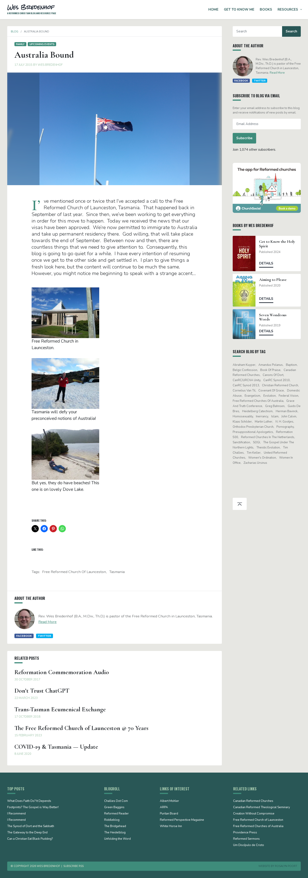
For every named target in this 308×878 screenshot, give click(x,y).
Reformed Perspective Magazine (182, 820)
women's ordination (262, 458)
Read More (47, 621)
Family (20, 44)
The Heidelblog (115, 833)
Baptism (291, 365)
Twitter (44, 636)
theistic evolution (268, 448)
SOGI (256, 442)
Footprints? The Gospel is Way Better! (33, 807)
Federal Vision (288, 396)
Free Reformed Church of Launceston (74, 571)
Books (266, 9)
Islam (274, 416)
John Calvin (288, 416)
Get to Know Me (239, 9)
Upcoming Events (42, 44)
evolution (269, 396)
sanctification (241, 442)
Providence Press (245, 833)
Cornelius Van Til (244, 391)
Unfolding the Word (117, 839)
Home (213, 9)
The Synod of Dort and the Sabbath (30, 826)
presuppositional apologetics (253, 432)
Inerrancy (262, 416)
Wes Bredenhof (50, 65)
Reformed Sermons (246, 839)
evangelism (252, 396)
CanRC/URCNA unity (246, 380)
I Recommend (16, 814)
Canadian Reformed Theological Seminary (261, 807)
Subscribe (244, 138)
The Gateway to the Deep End (27, 833)
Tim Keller (254, 453)
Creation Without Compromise (253, 814)
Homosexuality (243, 416)
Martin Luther (263, 422)
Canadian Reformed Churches (253, 801)
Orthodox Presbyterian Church (253, 427)
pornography (285, 427)
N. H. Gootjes (284, 422)
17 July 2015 (23, 65)
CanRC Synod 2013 (246, 385)
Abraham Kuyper (244, 365)
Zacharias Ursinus (255, 463)
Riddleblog (112, 820)
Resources (288, 9)
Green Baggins (114, 807)
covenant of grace (271, 391)
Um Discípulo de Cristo (248, 845)
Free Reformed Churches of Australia (258, 401)
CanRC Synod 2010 (276, 380)
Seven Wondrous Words (273, 317)
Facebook (24, 636)
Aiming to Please (273, 279)
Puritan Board (169, 814)
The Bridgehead (115, 826)
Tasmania (117, 571)
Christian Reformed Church (280, 385)
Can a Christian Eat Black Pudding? (30, 839)
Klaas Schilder (242, 422)
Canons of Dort (273, 375)
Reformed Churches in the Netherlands (267, 437)
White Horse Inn (171, 826)
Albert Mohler (169, 801)
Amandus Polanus (270, 365)
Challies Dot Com (116, 801)
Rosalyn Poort (286, 866)
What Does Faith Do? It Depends (29, 801)
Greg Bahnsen (275, 406)
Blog (14, 31)
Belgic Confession (245, 370)
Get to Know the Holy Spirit (277, 243)
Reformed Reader (116, 814)
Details (266, 263)
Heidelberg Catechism (257, 411)
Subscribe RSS (73, 866)
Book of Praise (270, 370)
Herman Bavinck (287, 411)
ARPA (164, 807)
